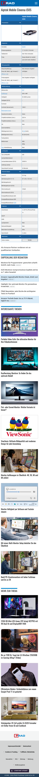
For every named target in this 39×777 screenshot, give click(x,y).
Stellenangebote (20, 765)
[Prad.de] (7, 3)
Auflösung (4, 93)
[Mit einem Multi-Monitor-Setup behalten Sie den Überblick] (19, 528)
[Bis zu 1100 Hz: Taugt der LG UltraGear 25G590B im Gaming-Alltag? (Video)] (19, 640)
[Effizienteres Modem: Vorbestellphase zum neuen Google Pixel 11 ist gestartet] (19, 674)
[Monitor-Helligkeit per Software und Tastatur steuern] (19, 494)
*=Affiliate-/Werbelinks (27, 752)
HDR (15, 202)
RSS (16, 759)
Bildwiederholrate (6, 110)
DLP (23, 90)
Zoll (24, 131)
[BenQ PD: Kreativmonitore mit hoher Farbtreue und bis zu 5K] (19, 562)
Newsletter (9, 759)
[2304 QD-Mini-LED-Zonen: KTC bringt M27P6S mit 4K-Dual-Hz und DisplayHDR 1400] (19, 606)
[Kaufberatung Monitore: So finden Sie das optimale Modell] (19, 358)
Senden (30, 240)
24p (3, 147)
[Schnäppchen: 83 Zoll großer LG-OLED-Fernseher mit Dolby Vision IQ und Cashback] (19, 708)
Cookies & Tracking (11, 752)
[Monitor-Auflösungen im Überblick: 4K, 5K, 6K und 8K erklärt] (19, 460)
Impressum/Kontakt (14, 746)
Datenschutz (27, 746)
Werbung (30, 759)
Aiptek (24, 47)
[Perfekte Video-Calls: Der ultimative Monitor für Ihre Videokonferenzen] (19, 324)
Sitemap (22, 759)
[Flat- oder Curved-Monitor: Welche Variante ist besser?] (19, 392)
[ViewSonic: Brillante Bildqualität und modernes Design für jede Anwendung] (19, 426)
